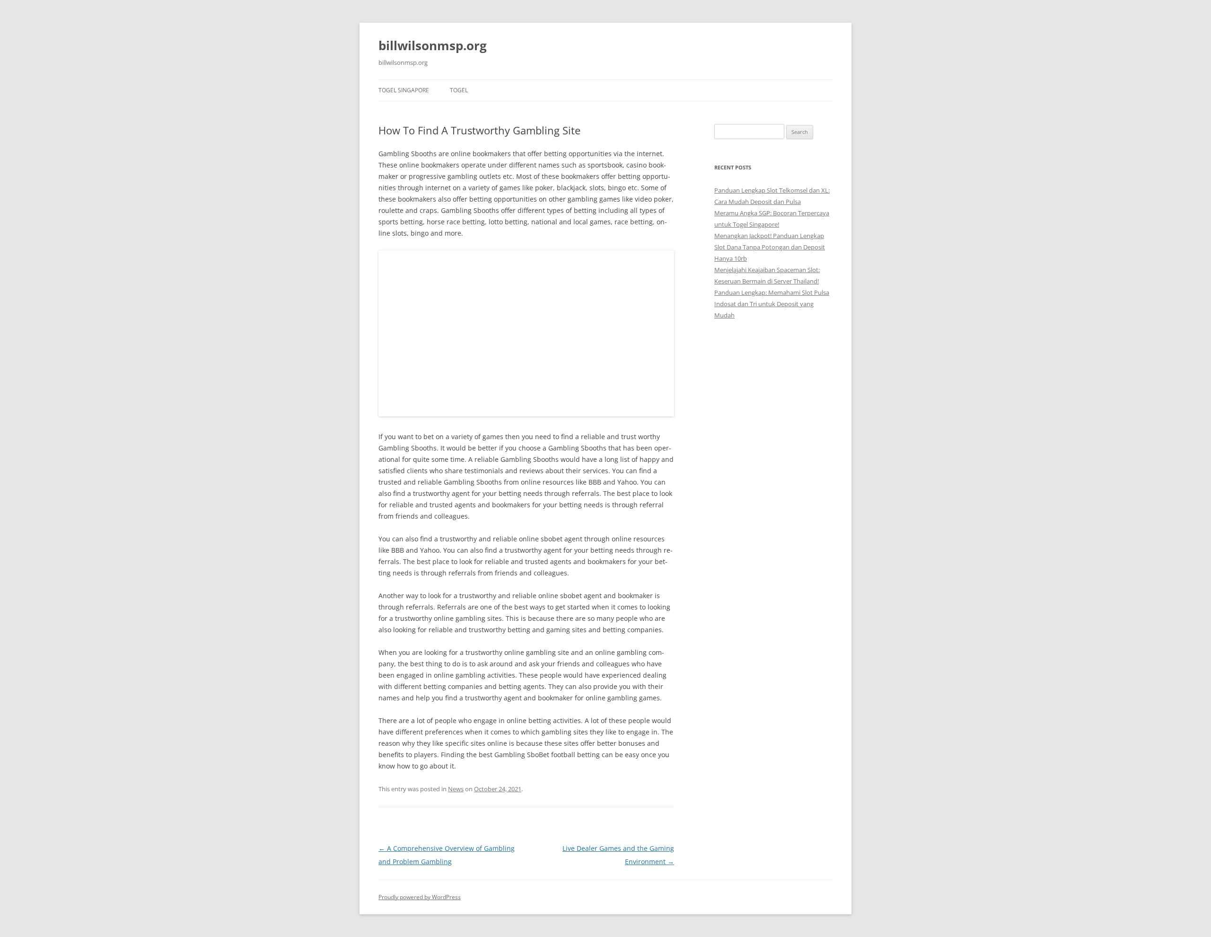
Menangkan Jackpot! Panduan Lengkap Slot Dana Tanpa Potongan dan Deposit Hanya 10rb (769, 247)
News (456, 789)
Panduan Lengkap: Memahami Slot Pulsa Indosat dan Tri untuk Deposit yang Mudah (771, 303)
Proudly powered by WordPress (419, 897)
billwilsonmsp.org (432, 45)
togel (459, 90)
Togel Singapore (403, 90)
